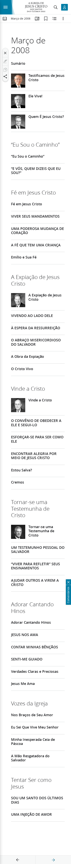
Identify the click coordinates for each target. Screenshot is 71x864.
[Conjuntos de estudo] (37, 18)
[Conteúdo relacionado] (54, 18)
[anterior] (18, 860)
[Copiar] (5, 69)
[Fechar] (5, 53)
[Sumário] (5, 18)
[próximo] (53, 860)
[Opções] (63, 18)
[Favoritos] (46, 18)
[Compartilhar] (5, 76)
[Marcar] (5, 61)
